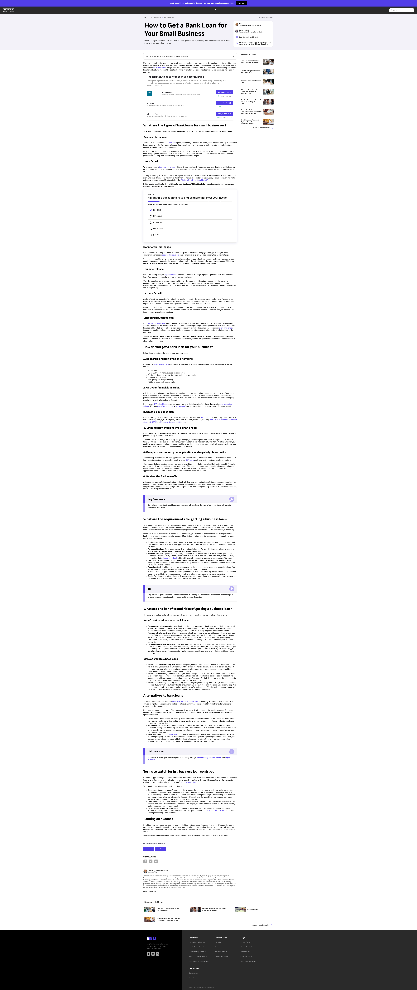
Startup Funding (169, 17)
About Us (218, 942)
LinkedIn (152, 891)
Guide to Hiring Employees (198, 952)
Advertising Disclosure (248, 961)
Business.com (194, 973)
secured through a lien (170, 255)
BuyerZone (193, 978)
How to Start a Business (197, 942)
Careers (217, 947)
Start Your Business (155, 17)
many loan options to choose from (185, 702)
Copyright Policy (246, 956)
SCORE (153, 422)
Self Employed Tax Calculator (199, 961)
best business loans (161, 364)
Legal (243, 938)
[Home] (10, 10)
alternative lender (225, 328)
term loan (172, 143)
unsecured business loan (155, 323)
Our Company (221, 938)
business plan (206, 417)
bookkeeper (163, 404)
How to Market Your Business (199, 947)
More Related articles (262, 128)
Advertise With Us (221, 952)
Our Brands (194, 969)
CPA (155, 404)
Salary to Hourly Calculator (198, 956)
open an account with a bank (213, 811)
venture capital (215, 757)
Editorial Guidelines (261, 44)
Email (145, 891)
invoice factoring (175, 734)
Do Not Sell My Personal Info (250, 947)
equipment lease (171, 275)
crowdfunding (202, 757)
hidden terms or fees (188, 782)
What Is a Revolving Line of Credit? (194, 180)
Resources (193, 938)
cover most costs (159, 68)
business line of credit (167, 167)
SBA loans (190, 460)
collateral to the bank (169, 558)
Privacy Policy (245, 942)
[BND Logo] (156, 939)
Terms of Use (245, 952)
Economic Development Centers (172, 422)
